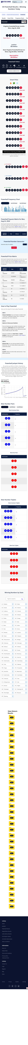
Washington (6, 689)
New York (19, 657)
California (6, 611)
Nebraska (6, 650)
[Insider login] (14, 66)
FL (2, 618)
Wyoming (6, 696)
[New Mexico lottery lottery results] (12, 657)
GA (15, 618)
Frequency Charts (19, 18)
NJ (15, 653)
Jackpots (4, 926)
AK (15, 604)
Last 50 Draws (14, 203)
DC (15, 689)
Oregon (5, 667)
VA (15, 685)
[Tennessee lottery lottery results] (12, 678)
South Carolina (6, 675)
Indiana (18, 625)
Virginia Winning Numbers (13, 14)
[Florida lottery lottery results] (12, 618)
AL (2, 604)
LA (15, 632)
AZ (2, 607)
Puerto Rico (6, 671)
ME (2, 636)
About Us (4, 948)
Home (3, 14)
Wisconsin (19, 692)
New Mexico (6, 657)
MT (15, 646)
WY (2, 696)
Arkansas (19, 607)
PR (2, 671)
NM (2, 657)
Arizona (5, 607)
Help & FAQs (4, 950)
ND (15, 660)
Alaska (18, 604)
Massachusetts (7, 639)
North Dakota (20, 660)
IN (15, 625)
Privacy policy (5, 955)
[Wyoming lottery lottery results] (12, 696)
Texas (18, 678)
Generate (14, 247)
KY (2, 632)
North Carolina (7, 660)
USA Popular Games (6, 936)
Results (4, 18)
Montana (19, 646)
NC (2, 660)
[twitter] (12, 986)
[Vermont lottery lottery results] (12, 685)
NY (15, 657)
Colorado (19, 611)
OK (15, 664)
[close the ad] (27, 988)
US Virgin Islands (7, 682)
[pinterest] (18, 986)
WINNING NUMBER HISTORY (14, 71)
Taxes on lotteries (6, 941)
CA (2, 611)
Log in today (21, 335)
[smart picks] (10, 65)
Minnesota (6, 643)
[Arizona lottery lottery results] (12, 607)
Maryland (19, 636)
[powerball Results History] (7, 66)
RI (15, 671)
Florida (5, 618)
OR (2, 667)
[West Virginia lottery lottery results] (12, 692)
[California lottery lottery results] (12, 611)
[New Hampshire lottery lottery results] (12, 653)
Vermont (5, 685)
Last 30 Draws (5, 203)
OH (2, 664)
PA (15, 667)
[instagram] (15, 986)
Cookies (17, 981)
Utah (18, 682)
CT (2, 614)
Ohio (5, 664)
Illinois (5, 625)
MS (15, 643)
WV (2, 692)
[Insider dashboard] (24, 65)
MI (15, 639)
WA (2, 689)
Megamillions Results (6, 931)
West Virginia (6, 692)
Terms (3, 981)
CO (15, 611)
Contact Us (4, 963)
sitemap (24, 981)
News (3, 974)
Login (3, 966)
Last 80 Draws (23, 203)
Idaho (18, 621)
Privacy (10, 981)
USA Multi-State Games (7, 939)
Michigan (19, 639)
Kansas (18, 628)
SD (15, 675)
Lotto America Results (7, 933)
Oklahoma (19, 664)
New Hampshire (7, 653)
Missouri (5, 646)
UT (15, 682)
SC (2, 675)
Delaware (19, 614)
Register (4, 969)
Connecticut (6, 614)
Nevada (18, 650)
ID (15, 621)
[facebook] (9, 986)
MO (2, 646)
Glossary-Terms (5, 958)
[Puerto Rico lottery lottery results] (12, 671)
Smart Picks (10, 18)
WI (15, 692)
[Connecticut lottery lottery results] (12, 614)
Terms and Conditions (7, 953)
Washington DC (20, 689)
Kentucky (5, 632)
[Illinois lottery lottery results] (12, 625)
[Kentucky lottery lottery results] (12, 632)
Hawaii (5, 621)
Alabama (5, 604)
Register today (17, 226)
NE (2, 650)
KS (15, 628)
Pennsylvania (19, 667)
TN (2, 678)
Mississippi (19, 643)
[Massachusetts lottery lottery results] (12, 639)
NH (2, 653)
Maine (5, 636)
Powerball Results (6, 928)
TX (15, 678)
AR (15, 607)
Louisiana (19, 632)
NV (15, 650)
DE (15, 614)
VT (2, 685)
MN (2, 643)
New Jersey (19, 653)
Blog (3, 971)
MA (2, 639)
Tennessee (6, 678)
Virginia (18, 685)
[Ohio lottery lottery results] (12, 664)
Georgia (18, 618)
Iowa (4, 628)
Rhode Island (19, 671)
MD (15, 636)
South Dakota (19, 675)
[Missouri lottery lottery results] (12, 646)
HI (2, 621)
